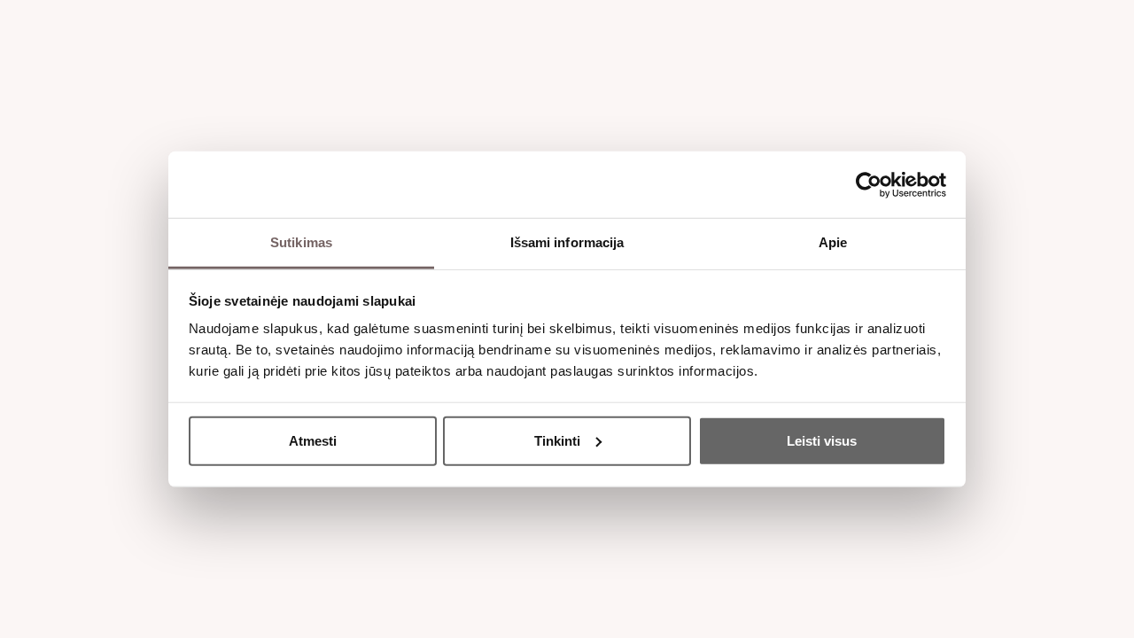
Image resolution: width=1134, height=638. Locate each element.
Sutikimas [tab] (301, 242)
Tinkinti (557, 439)
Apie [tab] (833, 242)
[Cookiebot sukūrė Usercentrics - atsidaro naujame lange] (868, 184)
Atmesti (313, 439)
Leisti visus (822, 439)
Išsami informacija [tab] (567, 242)
